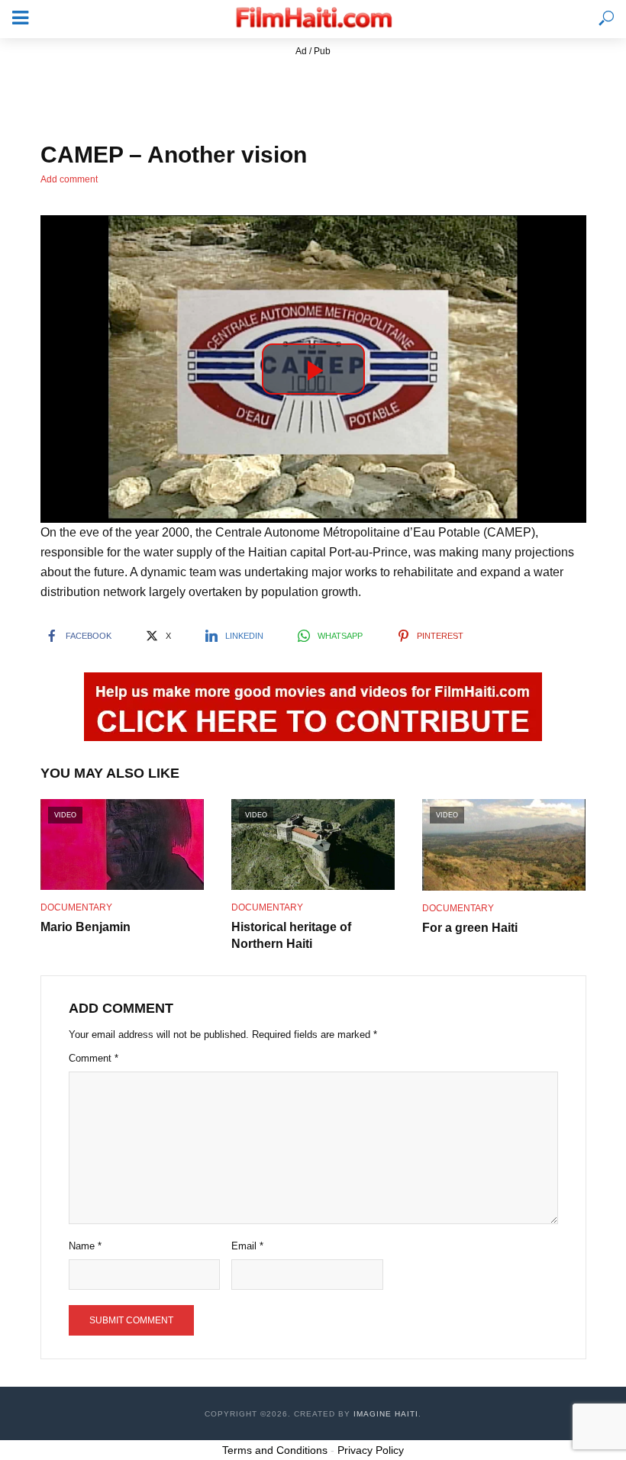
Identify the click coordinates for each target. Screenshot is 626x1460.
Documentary (76, 907)
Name (85, 1246)
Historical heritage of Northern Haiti (291, 935)
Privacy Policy (370, 1450)
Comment (93, 1058)
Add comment (69, 179)
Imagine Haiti (385, 1414)
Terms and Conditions (275, 1450)
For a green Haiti (470, 927)
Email (247, 1246)
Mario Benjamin (85, 926)
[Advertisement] (313, 94)
